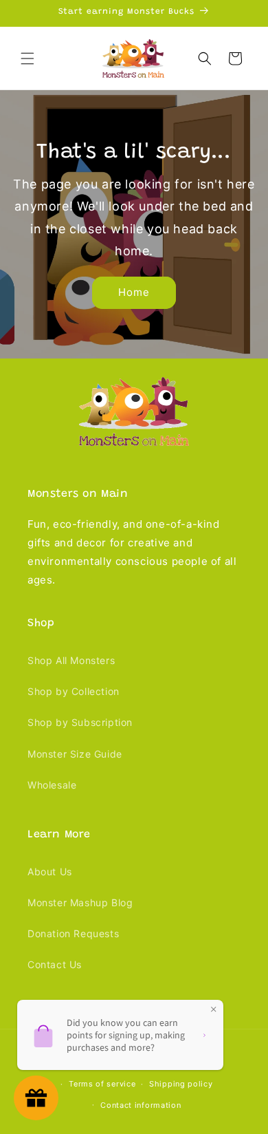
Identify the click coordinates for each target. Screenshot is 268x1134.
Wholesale (51, 785)
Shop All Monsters (71, 660)
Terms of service (102, 1084)
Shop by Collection (73, 691)
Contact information (140, 1105)
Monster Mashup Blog (80, 902)
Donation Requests (73, 933)
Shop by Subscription (80, 722)
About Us (49, 871)
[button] (27, 58)
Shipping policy (181, 1084)
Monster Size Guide (74, 754)
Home (134, 292)
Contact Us (54, 964)
